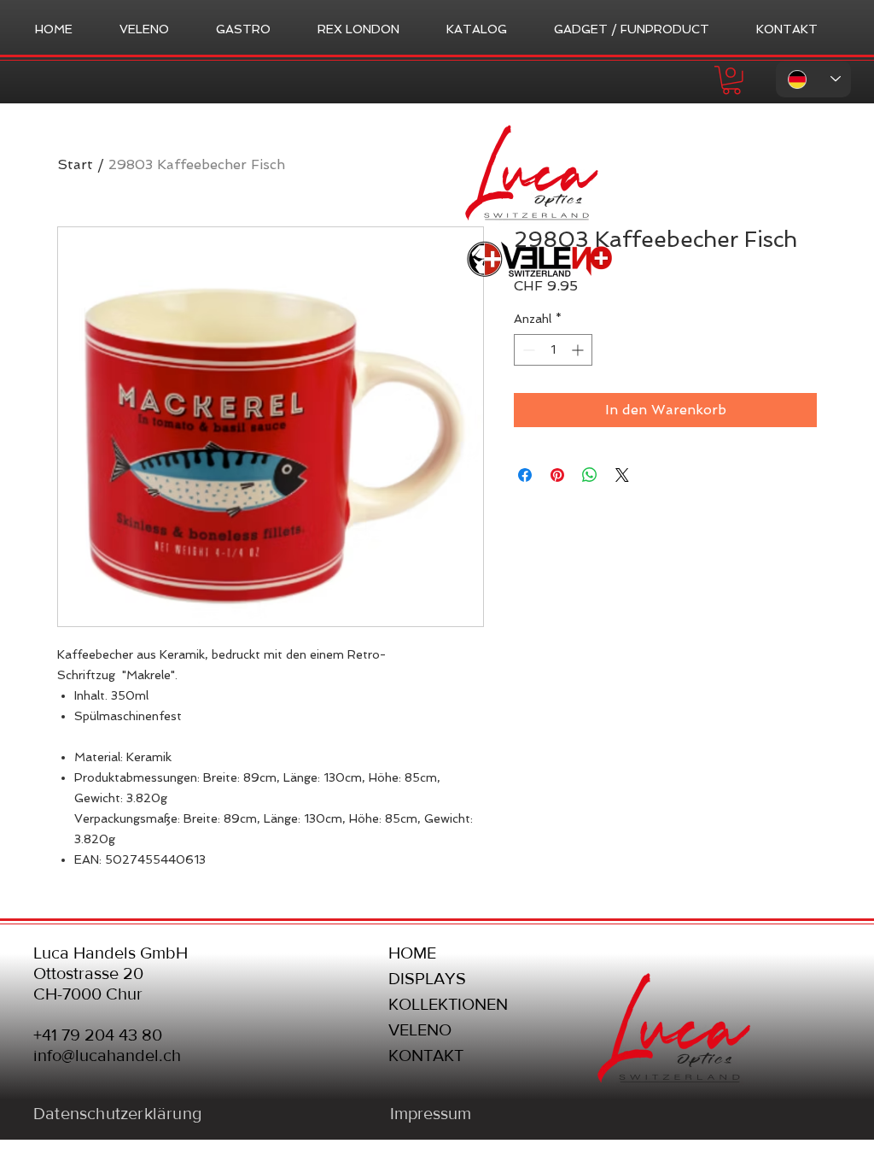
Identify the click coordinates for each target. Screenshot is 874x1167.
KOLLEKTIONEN (448, 1003)
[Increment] (579, 350)
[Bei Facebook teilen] (525, 475)
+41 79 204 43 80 (97, 1034)
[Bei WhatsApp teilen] (590, 475)
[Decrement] (527, 350)
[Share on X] (622, 475)
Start (75, 164)
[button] (731, 80)
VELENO (420, 1029)
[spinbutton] (553, 350)
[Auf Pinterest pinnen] (557, 475)
